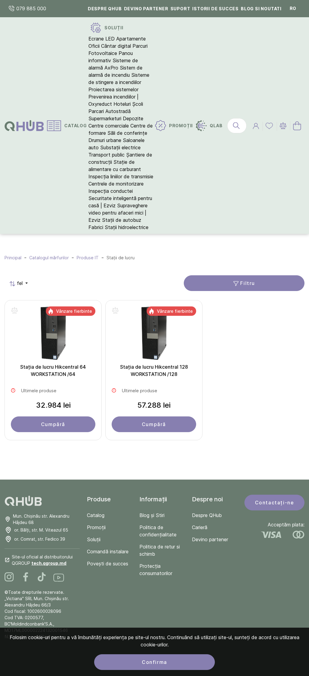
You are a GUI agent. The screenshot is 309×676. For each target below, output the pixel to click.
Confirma (154, 662)
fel (16, 283)
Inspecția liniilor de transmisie (120, 176)
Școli (137, 104)
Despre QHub (105, 8)
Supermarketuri (104, 118)
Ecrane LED (101, 39)
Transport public (106, 155)
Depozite (133, 118)
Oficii (94, 46)
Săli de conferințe (127, 133)
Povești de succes (107, 564)
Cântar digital (116, 46)
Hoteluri (122, 104)
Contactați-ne (274, 503)
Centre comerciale (108, 126)
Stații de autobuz (121, 220)
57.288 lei (153, 405)
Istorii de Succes (215, 8)
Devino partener (146, 8)
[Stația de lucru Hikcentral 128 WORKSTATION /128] (154, 334)
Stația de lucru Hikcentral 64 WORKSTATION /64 (53, 370)
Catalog (95, 515)
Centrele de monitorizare (116, 184)
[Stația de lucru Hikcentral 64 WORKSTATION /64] (53, 334)
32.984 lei (53, 405)
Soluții (93, 539)
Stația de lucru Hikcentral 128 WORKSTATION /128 (154, 370)
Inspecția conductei (110, 191)
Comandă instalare (108, 551)
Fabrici (95, 227)
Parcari (96, 111)
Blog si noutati (261, 8)
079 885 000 (30, 8)
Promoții (96, 527)
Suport (180, 8)
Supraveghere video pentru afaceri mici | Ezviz (118, 212)
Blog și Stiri (151, 515)
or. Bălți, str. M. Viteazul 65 (41, 529)
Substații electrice (120, 147)
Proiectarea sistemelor (113, 89)
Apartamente (131, 39)
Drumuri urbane (104, 140)
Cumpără (53, 424)
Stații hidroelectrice (126, 227)
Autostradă (118, 111)
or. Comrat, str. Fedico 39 (39, 539)
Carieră (199, 527)
